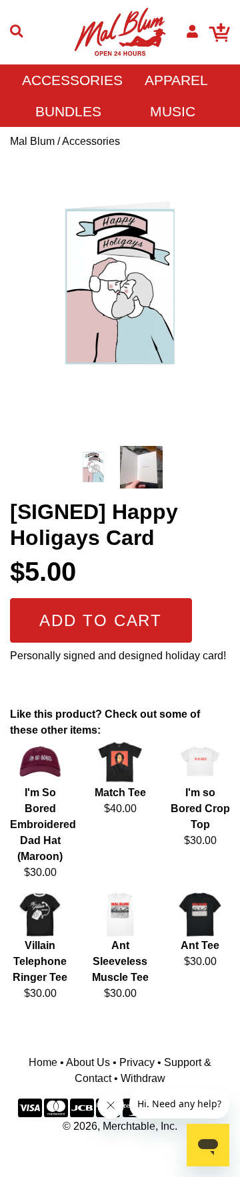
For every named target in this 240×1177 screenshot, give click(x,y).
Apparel (176, 80)
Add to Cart (100, 620)
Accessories (72, 80)
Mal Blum (32, 141)
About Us (88, 1062)
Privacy (137, 1062)
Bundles (68, 111)
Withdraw (143, 1078)
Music (172, 111)
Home (43, 1062)
